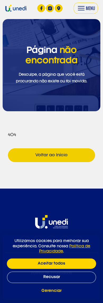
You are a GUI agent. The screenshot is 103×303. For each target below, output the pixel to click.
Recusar (51, 277)
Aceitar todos (51, 263)
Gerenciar (51, 291)
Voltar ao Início (51, 155)
